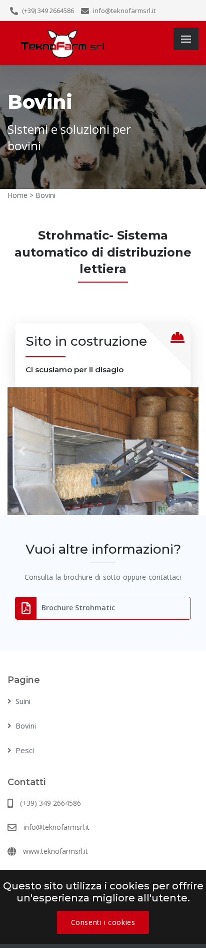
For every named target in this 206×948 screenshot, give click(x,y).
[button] (22, 451)
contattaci (164, 577)
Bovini (26, 726)
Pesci (25, 750)
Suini (23, 701)
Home (18, 195)
